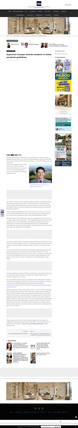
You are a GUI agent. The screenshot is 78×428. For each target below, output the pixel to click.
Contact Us (43, 412)
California (32, 11)
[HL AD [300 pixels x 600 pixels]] (63, 91)
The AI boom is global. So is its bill (63, 44)
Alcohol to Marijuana (10, 44)
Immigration (39, 15)
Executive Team (27, 412)
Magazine (56, 15)
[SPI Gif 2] (39, 34)
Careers (49, 412)
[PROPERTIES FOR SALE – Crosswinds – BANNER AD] (63, 165)
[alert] (63, 54)
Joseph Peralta (10, 59)
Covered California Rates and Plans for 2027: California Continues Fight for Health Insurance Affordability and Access (43, 346)
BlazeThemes (46, 415)
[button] (3, 218)
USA (26, 11)
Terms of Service (56, 412)
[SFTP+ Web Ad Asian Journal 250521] (63, 130)
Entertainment (20, 15)
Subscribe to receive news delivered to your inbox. (28, 426)
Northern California (11, 51)
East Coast (47, 11)
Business (64, 11)
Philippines (56, 11)
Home (9, 11)
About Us (11, 412)
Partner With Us (18, 412)
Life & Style (30, 15)
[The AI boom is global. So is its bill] (50, 45)
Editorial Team (35, 412)
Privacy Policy (65, 412)
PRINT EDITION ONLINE (18, 11)
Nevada (40, 11)
